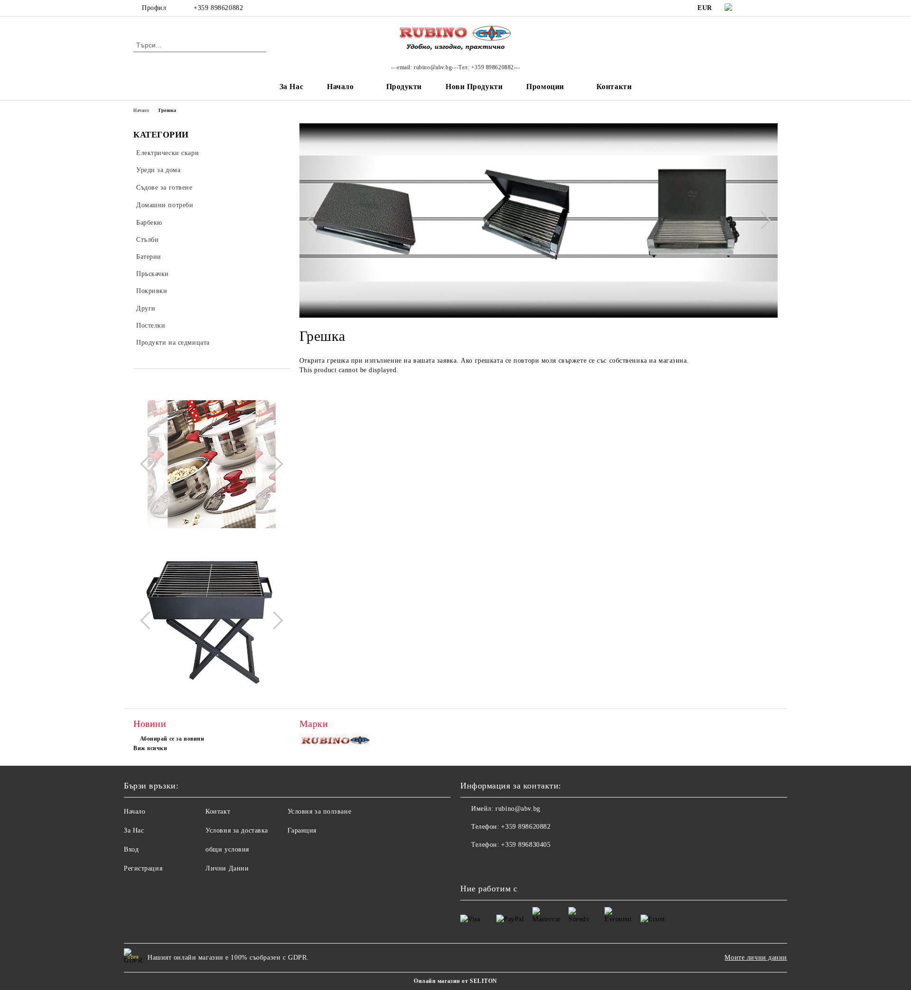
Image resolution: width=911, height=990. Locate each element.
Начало (340, 86)
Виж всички (150, 748)
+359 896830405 (525, 844)
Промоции (545, 86)
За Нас (291, 86)
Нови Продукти (474, 86)
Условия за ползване (320, 811)
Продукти (404, 86)
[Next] (274, 464)
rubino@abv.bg (517, 808)
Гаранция (302, 830)
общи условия (227, 849)
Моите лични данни (756, 957)
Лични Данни (227, 868)
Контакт (217, 811)
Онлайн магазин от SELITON (455, 981)
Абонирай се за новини (172, 738)
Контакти (614, 86)
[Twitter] (772, 8)
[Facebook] (758, 8)
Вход (131, 849)
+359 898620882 (218, 7)
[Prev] (149, 464)
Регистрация (143, 868)
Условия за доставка (236, 830)
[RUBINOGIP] (336, 742)
